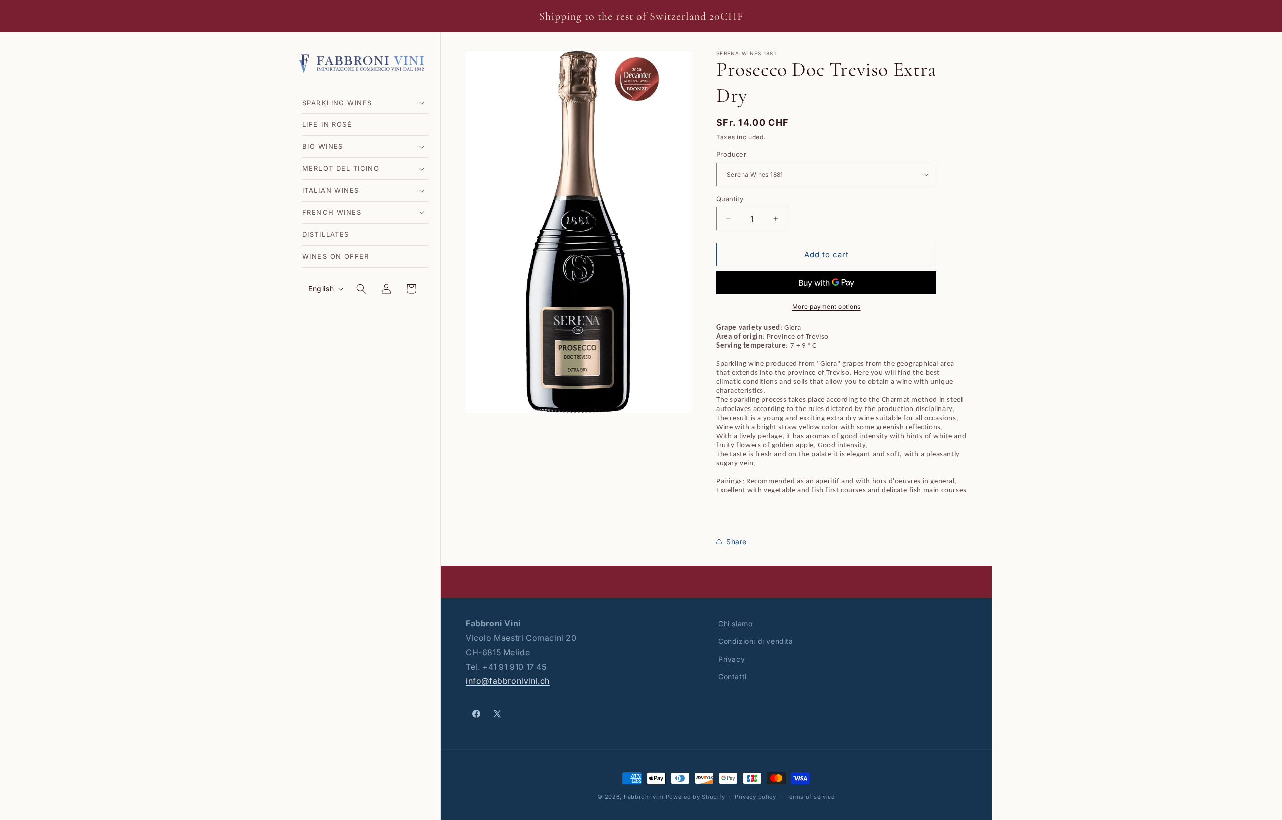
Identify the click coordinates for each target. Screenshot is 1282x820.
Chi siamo (735, 623)
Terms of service (810, 796)
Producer (731, 154)
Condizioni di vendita (755, 641)
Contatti (732, 676)
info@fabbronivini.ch (508, 681)
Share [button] (736, 541)
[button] (365, 103)
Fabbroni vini (644, 796)
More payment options (826, 306)
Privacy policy (755, 796)
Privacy (731, 658)
